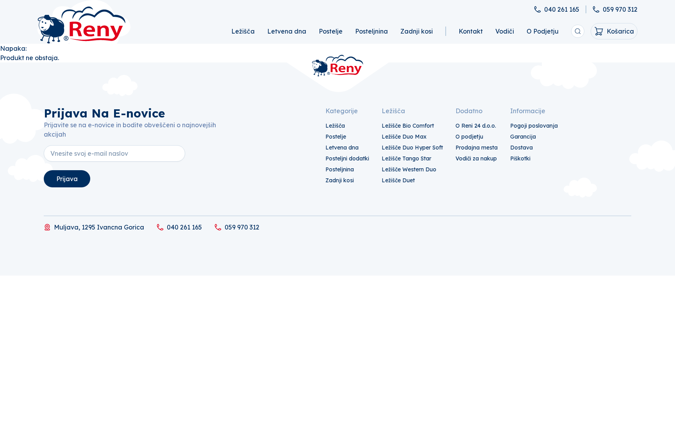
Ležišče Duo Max (404, 136)
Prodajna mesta (476, 147)
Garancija (523, 136)
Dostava (521, 147)
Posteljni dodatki (347, 158)
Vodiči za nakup (476, 158)
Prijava (67, 179)
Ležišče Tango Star (406, 158)
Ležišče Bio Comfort (408, 125)
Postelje (331, 31)
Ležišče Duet (398, 180)
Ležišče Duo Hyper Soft (412, 147)
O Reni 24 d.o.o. (475, 125)
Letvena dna (286, 31)
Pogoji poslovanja (534, 125)
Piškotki (520, 158)
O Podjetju (543, 31)
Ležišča (243, 31)
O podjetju (469, 136)
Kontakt (471, 31)
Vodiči (504, 31)
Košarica (620, 31)
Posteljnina (371, 31)
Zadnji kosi (416, 31)
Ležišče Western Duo (409, 169)
